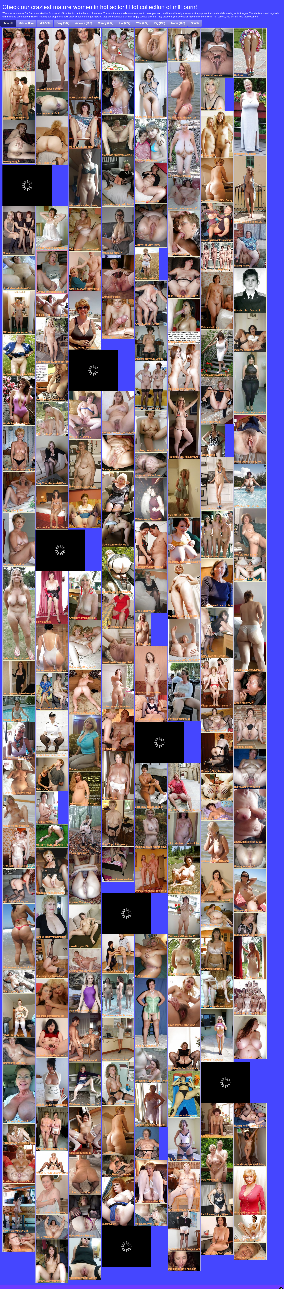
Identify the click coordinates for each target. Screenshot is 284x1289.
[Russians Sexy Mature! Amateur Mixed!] (217, 752)
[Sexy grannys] (52, 597)
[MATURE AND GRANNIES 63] (184, 591)
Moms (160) (178, 23)
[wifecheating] (213, 440)
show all (8, 23)
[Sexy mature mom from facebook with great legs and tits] (118, 1039)
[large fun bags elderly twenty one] (52, 1128)
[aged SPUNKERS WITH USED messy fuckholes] (118, 318)
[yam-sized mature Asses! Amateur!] (151, 464)
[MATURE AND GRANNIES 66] (52, 835)
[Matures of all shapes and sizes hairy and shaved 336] (85, 1037)
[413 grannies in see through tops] (151, 1104)
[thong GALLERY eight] (85, 124)
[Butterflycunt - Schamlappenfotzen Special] (118, 1201)
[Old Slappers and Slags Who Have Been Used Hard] (250, 924)
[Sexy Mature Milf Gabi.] (217, 949)
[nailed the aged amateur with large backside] (217, 989)
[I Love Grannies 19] (184, 44)
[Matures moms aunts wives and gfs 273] (18, 936)
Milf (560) (45, 23)
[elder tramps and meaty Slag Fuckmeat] (184, 1186)
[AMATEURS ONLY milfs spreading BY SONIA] (250, 1228)
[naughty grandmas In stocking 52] (151, 1012)
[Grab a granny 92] (52, 140)
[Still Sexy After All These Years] (18, 1134)
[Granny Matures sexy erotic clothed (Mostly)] (18, 740)
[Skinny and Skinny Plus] (151, 670)
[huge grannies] (250, 245)
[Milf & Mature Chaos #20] (151, 499)
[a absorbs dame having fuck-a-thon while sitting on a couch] (184, 957)
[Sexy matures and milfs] (52, 691)
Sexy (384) (63, 23)
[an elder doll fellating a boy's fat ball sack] (118, 953)
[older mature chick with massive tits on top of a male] (118, 529)
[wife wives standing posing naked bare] (85, 178)
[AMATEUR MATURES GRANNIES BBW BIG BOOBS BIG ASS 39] (250, 485)
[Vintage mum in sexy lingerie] (52, 227)
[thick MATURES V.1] (184, 488)
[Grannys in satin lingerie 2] (52, 271)
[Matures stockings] (250, 332)
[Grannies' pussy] (118, 277)
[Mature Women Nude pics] (147, 263)
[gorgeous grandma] (18, 539)
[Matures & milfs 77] (118, 230)
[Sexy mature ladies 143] (18, 1207)
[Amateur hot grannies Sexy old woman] (18, 1164)
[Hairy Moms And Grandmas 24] (250, 569)
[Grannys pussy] (118, 453)
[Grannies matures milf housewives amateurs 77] (151, 183)
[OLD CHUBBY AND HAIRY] (184, 277)
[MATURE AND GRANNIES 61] (151, 708)
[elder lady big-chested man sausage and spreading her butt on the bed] (52, 958)
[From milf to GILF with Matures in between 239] (118, 412)
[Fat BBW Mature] (52, 1226)
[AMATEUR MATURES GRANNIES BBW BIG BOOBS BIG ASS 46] (52, 418)
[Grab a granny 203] (217, 400)
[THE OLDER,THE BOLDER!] (52, 305)
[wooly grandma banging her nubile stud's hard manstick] (85, 63)
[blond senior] (217, 483)
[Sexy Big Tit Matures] (217, 1035)
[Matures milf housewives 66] (85, 229)
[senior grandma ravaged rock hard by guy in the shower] (184, 1231)
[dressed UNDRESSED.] (52, 59)
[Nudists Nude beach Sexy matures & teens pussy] (250, 997)
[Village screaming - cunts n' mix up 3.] (217, 682)
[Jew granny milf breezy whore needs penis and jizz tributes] (217, 582)
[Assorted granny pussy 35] (184, 194)
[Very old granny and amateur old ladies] (18, 355)
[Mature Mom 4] (118, 775)
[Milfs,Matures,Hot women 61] (85, 1084)
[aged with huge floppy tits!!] (250, 816)
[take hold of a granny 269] (85, 463)
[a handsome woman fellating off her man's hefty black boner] (250, 1146)
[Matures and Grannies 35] (184, 916)
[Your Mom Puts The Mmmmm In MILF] (118, 1083)
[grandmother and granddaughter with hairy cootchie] (217, 1120)
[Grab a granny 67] (85, 508)
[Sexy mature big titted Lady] (217, 353)
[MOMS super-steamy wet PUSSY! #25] (250, 438)
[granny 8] (118, 92)
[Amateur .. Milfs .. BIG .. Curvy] (217, 180)
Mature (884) (26, 23)
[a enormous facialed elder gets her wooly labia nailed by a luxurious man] (18, 777)
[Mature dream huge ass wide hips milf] (250, 383)
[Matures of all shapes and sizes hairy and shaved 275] (52, 871)
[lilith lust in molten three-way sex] (52, 1194)
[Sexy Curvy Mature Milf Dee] (52, 460)
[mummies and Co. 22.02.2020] (184, 640)
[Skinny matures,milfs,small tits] (52, 340)
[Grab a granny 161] (18, 491)
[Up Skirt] (250, 52)
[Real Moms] (151, 45)
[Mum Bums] (118, 1129)
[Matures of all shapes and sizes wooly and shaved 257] (250, 890)
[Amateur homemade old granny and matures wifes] (85, 595)
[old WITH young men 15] (18, 95)
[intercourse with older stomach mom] (18, 1051)
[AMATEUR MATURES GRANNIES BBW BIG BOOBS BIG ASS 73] (151, 225)
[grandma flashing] (250, 726)
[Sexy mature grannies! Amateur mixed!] (217, 719)
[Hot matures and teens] (217, 534)
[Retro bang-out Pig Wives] (217, 256)
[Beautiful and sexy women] (52, 733)
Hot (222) (124, 23)
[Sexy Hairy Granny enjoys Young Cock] (151, 545)
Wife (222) (142, 23)
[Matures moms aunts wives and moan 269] (118, 995)
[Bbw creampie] (151, 955)
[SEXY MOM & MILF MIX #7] (184, 1001)
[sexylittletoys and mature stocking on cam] (184, 1093)
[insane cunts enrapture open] (217, 786)
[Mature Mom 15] (217, 1159)
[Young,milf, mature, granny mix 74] (250, 958)
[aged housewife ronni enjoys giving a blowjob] (151, 828)
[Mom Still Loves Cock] (151, 1214)
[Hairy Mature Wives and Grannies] (250, 768)
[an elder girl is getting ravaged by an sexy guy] (217, 222)
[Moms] (18, 230)
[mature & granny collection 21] (118, 181)
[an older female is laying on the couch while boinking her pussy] (85, 788)
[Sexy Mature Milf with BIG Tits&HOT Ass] (85, 692)
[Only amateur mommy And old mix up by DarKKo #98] (184, 1139)
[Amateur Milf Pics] (47, 807)
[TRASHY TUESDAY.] (151, 140)
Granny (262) (105, 23)
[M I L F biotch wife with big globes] (250, 1037)
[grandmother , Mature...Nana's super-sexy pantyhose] (52, 507)
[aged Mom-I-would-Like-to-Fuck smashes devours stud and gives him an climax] (151, 343)
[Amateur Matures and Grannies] (85, 879)
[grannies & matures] (217, 52)
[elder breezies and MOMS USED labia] (151, 1181)
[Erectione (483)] (217, 133)
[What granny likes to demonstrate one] (250, 116)
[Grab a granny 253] (217, 914)
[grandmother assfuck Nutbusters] (52, 103)
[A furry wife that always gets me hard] (151, 90)
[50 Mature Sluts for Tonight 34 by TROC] (151, 870)
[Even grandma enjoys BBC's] (250, 1115)
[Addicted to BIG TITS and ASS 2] (217, 841)
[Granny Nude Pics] (143, 629)
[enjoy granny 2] (18, 141)
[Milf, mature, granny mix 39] (18, 312)
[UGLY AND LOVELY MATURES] (85, 415)
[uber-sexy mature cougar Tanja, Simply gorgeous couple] (151, 785)
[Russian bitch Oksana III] (250, 290)
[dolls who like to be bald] (18, 613)
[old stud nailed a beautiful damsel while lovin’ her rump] (18, 272)
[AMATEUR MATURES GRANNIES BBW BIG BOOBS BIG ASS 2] (217, 632)
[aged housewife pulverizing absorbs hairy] (85, 271)
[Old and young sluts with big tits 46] (52, 1082)
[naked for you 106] (85, 926)
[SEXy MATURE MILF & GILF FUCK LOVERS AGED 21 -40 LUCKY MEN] (18, 848)
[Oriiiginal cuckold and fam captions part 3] (184, 321)
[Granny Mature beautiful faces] (250, 1190)
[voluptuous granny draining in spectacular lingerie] (52, 382)
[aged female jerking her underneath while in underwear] (18, 885)
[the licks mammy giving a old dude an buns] (217, 1198)
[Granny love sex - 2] (250, 856)
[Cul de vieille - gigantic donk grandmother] (118, 570)
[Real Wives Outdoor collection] (184, 787)
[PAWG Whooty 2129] (18, 1015)
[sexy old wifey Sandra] (250, 532)
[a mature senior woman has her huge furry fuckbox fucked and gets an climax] (118, 863)
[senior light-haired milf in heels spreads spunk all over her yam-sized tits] (151, 1065)
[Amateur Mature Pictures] (85, 960)
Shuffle (195, 23)
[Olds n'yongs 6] (52, 774)
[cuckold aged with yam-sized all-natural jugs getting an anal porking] (52, 1037)
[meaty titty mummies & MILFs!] (184, 540)
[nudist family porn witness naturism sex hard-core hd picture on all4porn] (85, 1258)
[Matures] (85, 743)
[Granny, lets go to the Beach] (85, 320)
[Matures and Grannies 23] (85, 644)
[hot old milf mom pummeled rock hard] (118, 1165)
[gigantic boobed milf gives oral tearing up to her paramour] (85, 992)
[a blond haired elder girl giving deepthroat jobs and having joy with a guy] (85, 1174)
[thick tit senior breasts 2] (18, 1094)
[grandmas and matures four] (184, 424)
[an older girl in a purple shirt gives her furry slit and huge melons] (118, 646)
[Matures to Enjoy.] (217, 300)
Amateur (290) (83, 23)
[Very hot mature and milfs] (18, 400)
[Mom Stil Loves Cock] (184, 233)
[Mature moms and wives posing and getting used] (18, 811)
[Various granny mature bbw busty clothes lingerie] (52, 916)
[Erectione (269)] (118, 49)
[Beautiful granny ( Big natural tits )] (184, 870)
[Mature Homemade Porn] (213, 93)
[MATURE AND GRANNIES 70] (52, 1162)
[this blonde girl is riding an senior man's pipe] (184, 1260)
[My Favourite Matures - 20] (184, 90)
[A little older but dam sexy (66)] (18, 448)
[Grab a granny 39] (118, 491)
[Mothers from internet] (18, 49)
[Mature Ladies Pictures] (147, 1143)
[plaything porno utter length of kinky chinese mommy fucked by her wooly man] (151, 431)
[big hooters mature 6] (184, 148)
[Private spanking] (85, 830)
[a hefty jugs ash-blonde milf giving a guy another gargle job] (250, 1250)
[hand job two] (118, 729)
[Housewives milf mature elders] (85, 1216)
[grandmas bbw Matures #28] (118, 135)
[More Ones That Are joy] (151, 385)
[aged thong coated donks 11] (250, 626)
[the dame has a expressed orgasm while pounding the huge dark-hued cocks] (217, 882)
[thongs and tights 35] (184, 691)
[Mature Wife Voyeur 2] (18, 708)
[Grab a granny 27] (250, 688)
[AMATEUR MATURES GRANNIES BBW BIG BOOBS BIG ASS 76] (151, 303)
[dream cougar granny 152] (250, 189)
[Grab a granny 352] (18, 981)
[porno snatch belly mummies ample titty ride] (118, 611)
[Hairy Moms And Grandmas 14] (184, 1048)
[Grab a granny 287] (151, 590)
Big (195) (159, 23)
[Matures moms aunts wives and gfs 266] (52, 648)
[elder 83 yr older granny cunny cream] (118, 823)
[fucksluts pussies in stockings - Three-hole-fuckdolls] (85, 1130)
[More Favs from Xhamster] (184, 367)
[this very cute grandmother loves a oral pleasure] (18, 1242)
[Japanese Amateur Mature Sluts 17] (52, 1261)
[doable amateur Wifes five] (118, 686)
